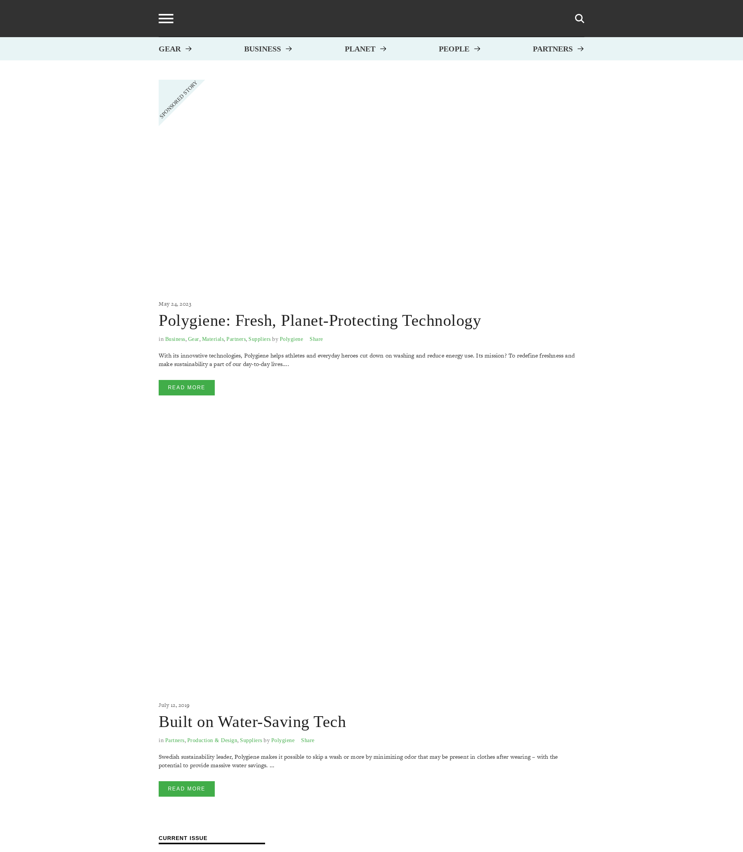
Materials (213, 339)
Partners (553, 48)
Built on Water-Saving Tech (252, 722)
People (454, 48)
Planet (360, 48)
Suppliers (259, 339)
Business (262, 48)
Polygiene (291, 339)
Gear (170, 48)
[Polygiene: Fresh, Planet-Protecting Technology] (368, 182)
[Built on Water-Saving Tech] (368, 558)
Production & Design (212, 740)
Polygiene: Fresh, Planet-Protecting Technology (320, 320)
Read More (186, 387)
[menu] (166, 18)
